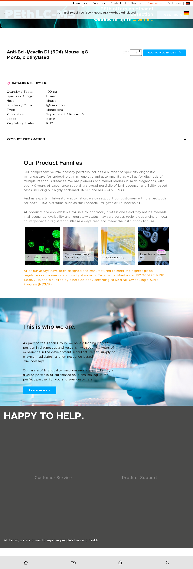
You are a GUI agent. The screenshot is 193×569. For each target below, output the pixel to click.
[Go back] (5, 12)
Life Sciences (134, 3)
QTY (126, 52)
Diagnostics (155, 3)
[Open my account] (167, 562)
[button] (96, 246)
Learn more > (39, 390)
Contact (116, 3)
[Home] (25, 562)
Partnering (175, 3)
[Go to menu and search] (72, 562)
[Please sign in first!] (8, 83)
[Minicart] (120, 562)
